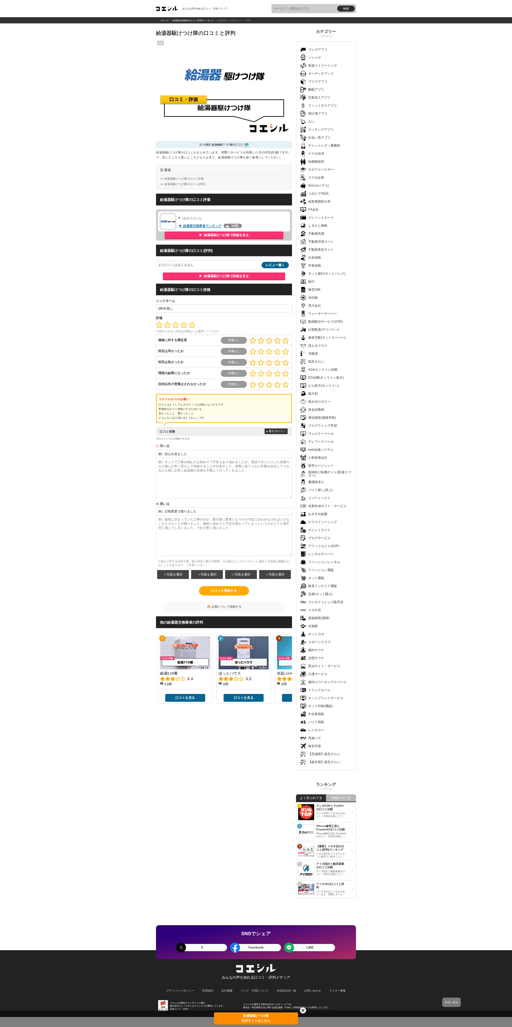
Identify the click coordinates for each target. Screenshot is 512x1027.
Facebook (256, 947)
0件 (246, 144)
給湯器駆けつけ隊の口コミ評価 (184, 178)
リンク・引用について (255, 990)
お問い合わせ (312, 990)
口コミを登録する (224, 590)
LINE (310, 947)
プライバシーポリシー (180, 990)
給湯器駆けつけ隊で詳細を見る (226, 235)
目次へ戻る (451, 1002)
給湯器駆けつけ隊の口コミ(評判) (185, 184)
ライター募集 (337, 990)
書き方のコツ (277, 431)
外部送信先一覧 (286, 990)
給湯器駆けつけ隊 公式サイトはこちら (256, 1018)
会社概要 (227, 990)
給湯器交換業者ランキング (202, 225)
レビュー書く (275, 265)
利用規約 (207, 990)
